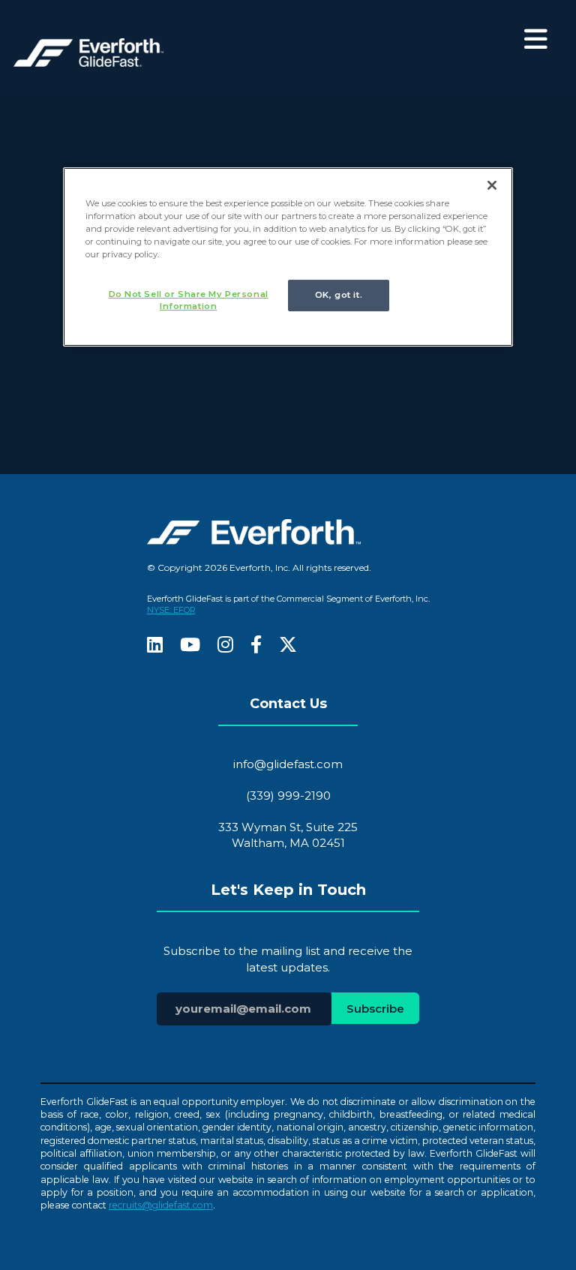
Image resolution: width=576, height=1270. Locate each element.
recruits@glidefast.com (161, 1205)
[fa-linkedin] (155, 645)
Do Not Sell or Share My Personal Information (188, 300)
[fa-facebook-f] (256, 645)
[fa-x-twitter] (288, 645)
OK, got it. (338, 295)
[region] (288, 257)
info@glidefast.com (288, 764)
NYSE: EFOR (171, 610)
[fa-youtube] (190, 645)
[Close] (492, 185)
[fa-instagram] (225, 645)
